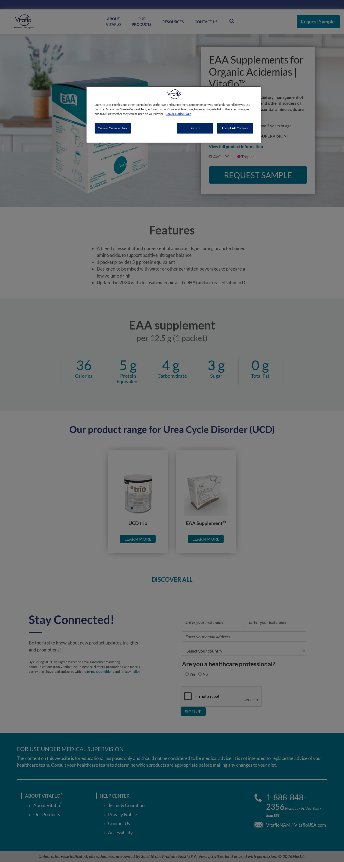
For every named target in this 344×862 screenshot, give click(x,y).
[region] (174, 114)
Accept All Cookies (234, 128)
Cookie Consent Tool (113, 128)
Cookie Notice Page (178, 113)
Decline (194, 128)
